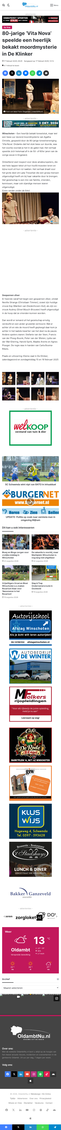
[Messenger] (26, 73)
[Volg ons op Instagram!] (56, 998)
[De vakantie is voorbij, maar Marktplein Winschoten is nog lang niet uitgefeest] (45, 542)
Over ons (34, 1098)
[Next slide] (56, 916)
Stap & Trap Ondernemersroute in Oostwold (42, 586)
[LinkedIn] (19, 73)
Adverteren (22, 1098)
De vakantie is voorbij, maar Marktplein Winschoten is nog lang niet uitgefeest (45, 555)
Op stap (7, 27)
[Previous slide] (4, 916)
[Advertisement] (30, 262)
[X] (12, 73)
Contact (49, 1103)
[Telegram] (39, 73)
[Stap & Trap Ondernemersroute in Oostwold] (45, 572)
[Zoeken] (3, 6)
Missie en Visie (15, 1103)
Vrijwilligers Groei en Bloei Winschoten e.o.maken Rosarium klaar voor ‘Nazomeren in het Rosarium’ (15, 588)
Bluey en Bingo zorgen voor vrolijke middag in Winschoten (15, 555)
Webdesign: (36, 1094)
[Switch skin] (8, 6)
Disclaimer (28, 1103)
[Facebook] (5, 73)
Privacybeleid (45, 1098)
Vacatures (39, 1103)
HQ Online (46, 1094)
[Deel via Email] (46, 73)
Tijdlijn (12, 1098)
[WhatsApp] (32, 73)
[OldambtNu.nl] (30, 5)
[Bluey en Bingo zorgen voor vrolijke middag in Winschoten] (15, 542)
